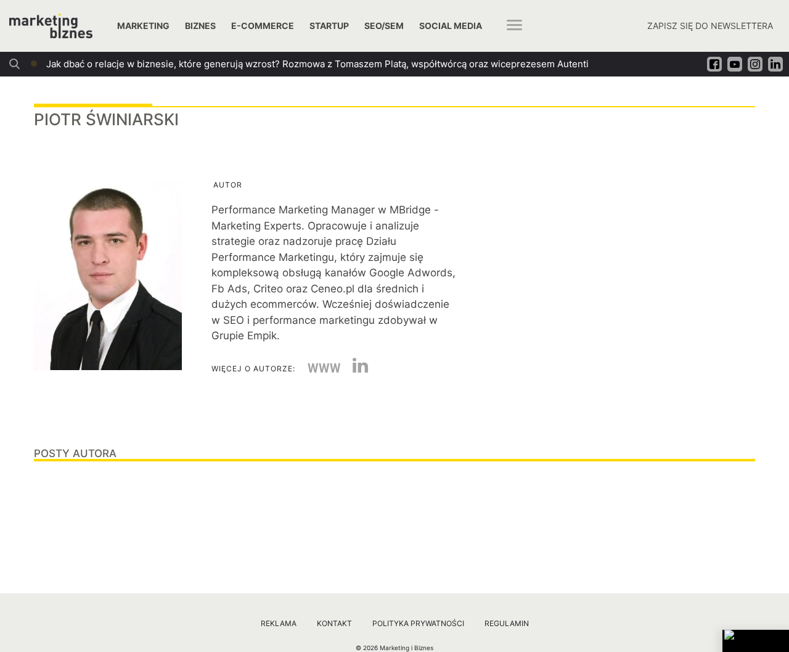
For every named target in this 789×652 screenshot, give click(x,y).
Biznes (200, 25)
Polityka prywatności (418, 623)
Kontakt (334, 623)
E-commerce (262, 25)
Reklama (278, 623)
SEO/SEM (384, 25)
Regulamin (506, 623)
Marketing (143, 25)
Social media (450, 25)
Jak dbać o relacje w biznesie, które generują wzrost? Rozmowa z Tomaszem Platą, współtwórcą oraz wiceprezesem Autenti (317, 64)
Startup (329, 25)
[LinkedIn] (355, 369)
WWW (324, 368)
